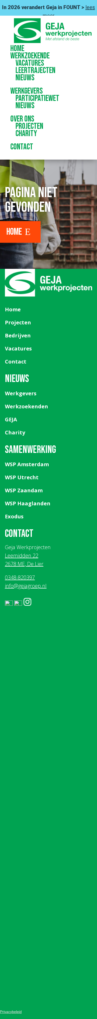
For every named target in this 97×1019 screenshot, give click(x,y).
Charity (26, 134)
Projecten (29, 126)
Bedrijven (18, 335)
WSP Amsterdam (27, 464)
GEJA (11, 419)
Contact (21, 147)
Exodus (14, 516)
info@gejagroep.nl (26, 585)
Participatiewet (37, 98)
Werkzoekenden (26, 406)
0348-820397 (20, 577)
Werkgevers (26, 91)
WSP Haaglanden (27, 503)
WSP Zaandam (24, 490)
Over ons (22, 119)
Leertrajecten (35, 70)
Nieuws (25, 78)
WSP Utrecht (22, 477)
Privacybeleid (11, 1012)
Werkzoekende (30, 56)
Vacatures (30, 63)
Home (17, 49)
